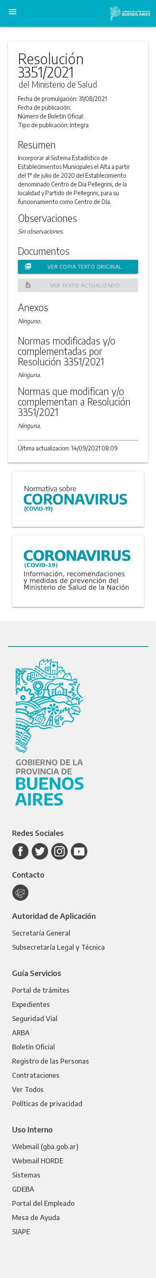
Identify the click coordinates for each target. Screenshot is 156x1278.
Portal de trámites (40, 990)
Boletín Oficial (33, 1047)
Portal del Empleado (43, 1203)
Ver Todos (28, 1089)
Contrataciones (35, 1075)
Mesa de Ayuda (36, 1217)
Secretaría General (41, 933)
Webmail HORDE (37, 1161)
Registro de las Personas (50, 1061)
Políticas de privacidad (47, 1103)
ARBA (21, 1033)
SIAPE (21, 1232)
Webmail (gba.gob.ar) (45, 1146)
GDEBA (23, 1189)
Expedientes (31, 1004)
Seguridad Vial (34, 1018)
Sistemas (26, 1175)
